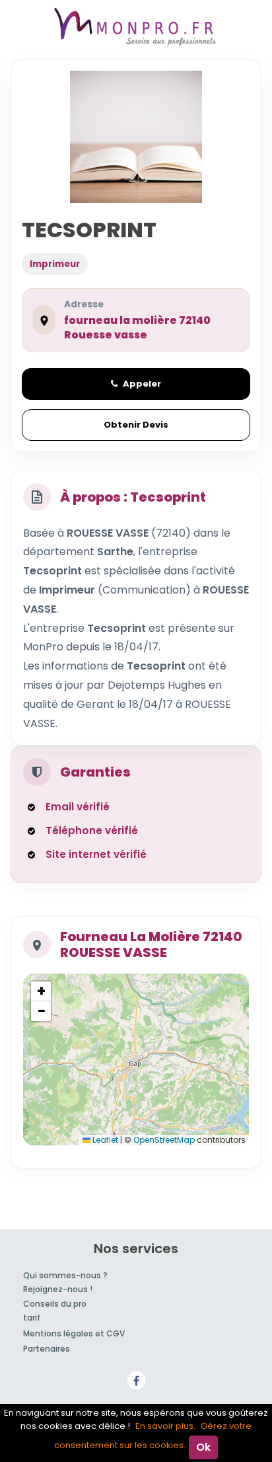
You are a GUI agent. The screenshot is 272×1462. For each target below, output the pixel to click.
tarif (31, 1317)
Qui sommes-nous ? (65, 1275)
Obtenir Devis (136, 424)
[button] (41, 991)
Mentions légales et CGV (74, 1333)
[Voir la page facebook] (136, 1379)
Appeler (142, 383)
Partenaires (46, 1348)
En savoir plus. (165, 1426)
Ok (203, 1447)
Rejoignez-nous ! (57, 1289)
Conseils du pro (54, 1303)
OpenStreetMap (164, 1139)
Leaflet (104, 1139)
